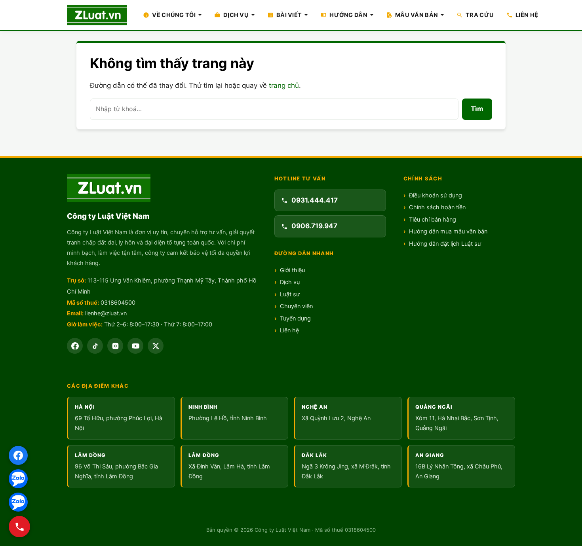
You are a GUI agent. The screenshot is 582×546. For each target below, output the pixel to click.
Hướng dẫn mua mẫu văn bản (448, 231)
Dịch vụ (290, 282)
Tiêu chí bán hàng (432, 219)
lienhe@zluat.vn (106, 313)
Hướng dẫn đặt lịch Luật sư (445, 243)
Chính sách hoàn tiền (437, 207)
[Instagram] (115, 346)
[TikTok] (95, 346)
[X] (156, 346)
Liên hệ (289, 330)
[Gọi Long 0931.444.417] (19, 526)
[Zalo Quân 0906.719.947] (18, 502)
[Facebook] (75, 346)
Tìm (477, 109)
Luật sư (290, 294)
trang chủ (284, 85)
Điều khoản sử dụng (435, 195)
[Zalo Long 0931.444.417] (18, 478)
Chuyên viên (296, 306)
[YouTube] (135, 346)
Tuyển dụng (295, 318)
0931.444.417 (314, 200)
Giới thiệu (292, 270)
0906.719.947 (314, 226)
